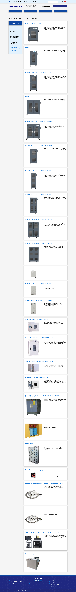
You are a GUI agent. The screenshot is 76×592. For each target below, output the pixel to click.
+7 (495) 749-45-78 (54, 582)
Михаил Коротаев (23, 590)
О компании (13, 1)
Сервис (17, 1)
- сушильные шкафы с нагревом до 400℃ (39, 361)
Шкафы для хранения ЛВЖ (15, 48)
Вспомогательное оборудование (13, 43)
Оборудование (15, 11)
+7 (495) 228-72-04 (54, 580)
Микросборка (12, 31)
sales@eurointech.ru (34, 582)
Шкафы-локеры (13, 50)
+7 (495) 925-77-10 (54, 584)
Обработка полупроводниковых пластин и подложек (16, 27)
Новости (21, 1)
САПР (30, 11)
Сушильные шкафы (14, 47)
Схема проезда (13, 583)
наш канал (62, 1)
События (26, 1)
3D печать (12, 53)
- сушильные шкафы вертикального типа (39, 337)
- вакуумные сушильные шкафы (36, 377)
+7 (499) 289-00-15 (54, 586)
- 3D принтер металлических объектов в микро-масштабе (42, 532)
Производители (60, 11)
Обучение (30, 1)
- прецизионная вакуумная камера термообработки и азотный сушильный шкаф (43, 396)
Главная (10, 15)
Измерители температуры (15, 51)
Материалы (45, 11)
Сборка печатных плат (14, 33)
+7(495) (46, 6)
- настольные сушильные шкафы (37, 319)
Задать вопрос (60, 6)
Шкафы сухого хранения (15, 45)
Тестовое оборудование (14, 40)
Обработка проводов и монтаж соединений (14, 37)
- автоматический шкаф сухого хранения (38, 23)
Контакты (35, 1)
